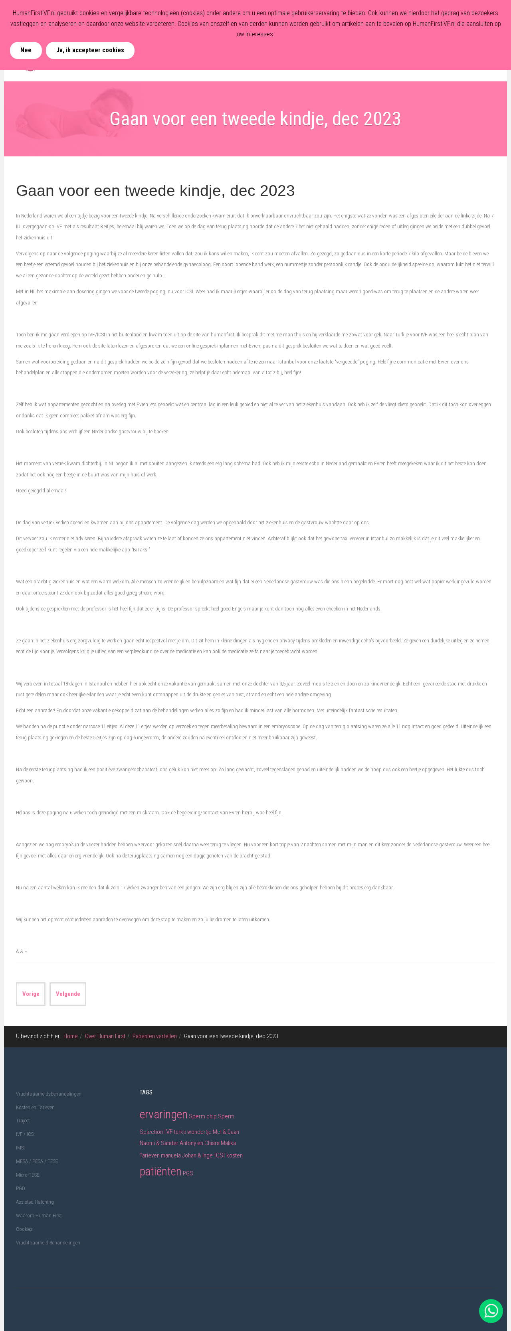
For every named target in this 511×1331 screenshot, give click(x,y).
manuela (171, 1155)
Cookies (24, 1229)
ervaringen (164, 1114)
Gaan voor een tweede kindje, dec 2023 (155, 190)
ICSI (219, 1155)
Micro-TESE (28, 1175)
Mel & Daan (226, 1131)
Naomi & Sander (159, 1143)
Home (70, 1036)
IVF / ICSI (25, 1134)
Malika (228, 1143)
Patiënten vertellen (155, 1036)
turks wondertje (193, 1131)
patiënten (161, 1171)
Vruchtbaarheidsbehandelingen (48, 1094)
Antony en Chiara (200, 1143)
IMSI (20, 1148)
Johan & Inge (197, 1155)
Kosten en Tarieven (35, 1107)
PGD (20, 1188)
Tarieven (150, 1155)
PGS (188, 1173)
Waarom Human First (39, 1215)
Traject (23, 1121)
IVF (168, 1131)
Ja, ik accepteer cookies (90, 50)
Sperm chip (203, 1116)
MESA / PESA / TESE (37, 1161)
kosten (234, 1155)
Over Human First (105, 1036)
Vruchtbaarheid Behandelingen (48, 1243)
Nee (26, 50)
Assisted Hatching (35, 1202)
